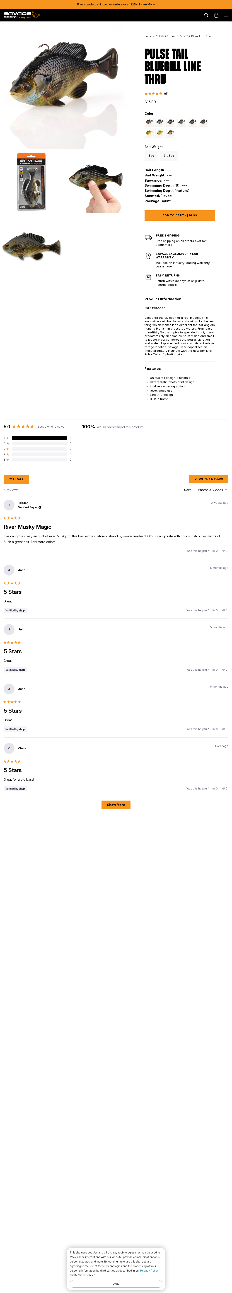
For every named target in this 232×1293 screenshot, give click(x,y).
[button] (157, 93)
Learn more (164, 244)
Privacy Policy (149, 1270)
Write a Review (213, 480)
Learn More (147, 4)
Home (148, 36)
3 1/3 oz (169, 155)
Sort (188, 490)
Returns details (166, 284)
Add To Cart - (179, 215)
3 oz (151, 155)
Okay (116, 1283)
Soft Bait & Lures (165, 36)
